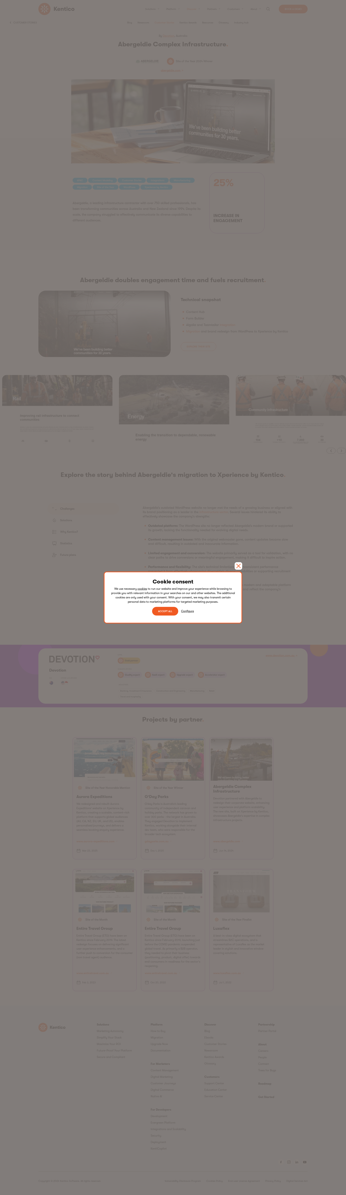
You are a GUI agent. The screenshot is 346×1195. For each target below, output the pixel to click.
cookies (142, 588)
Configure (187, 611)
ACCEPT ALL (165, 611)
